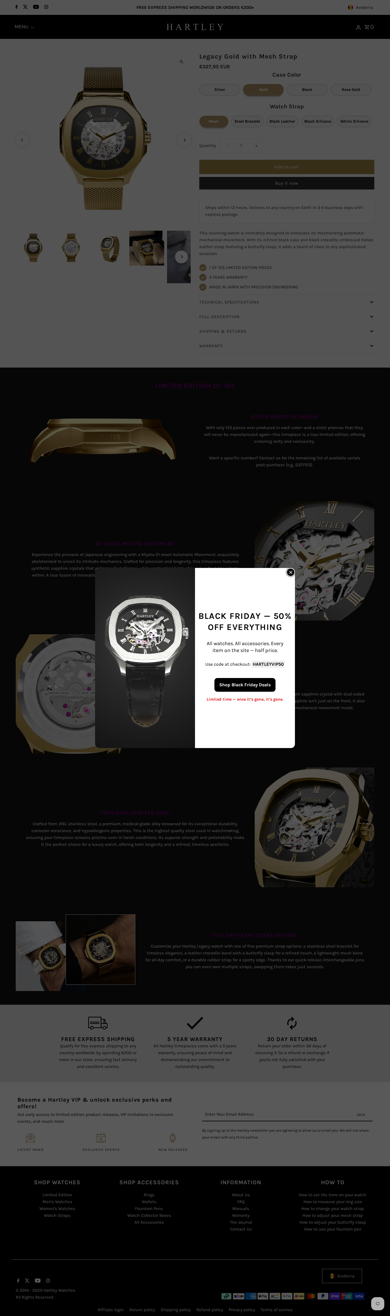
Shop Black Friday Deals (245, 684)
